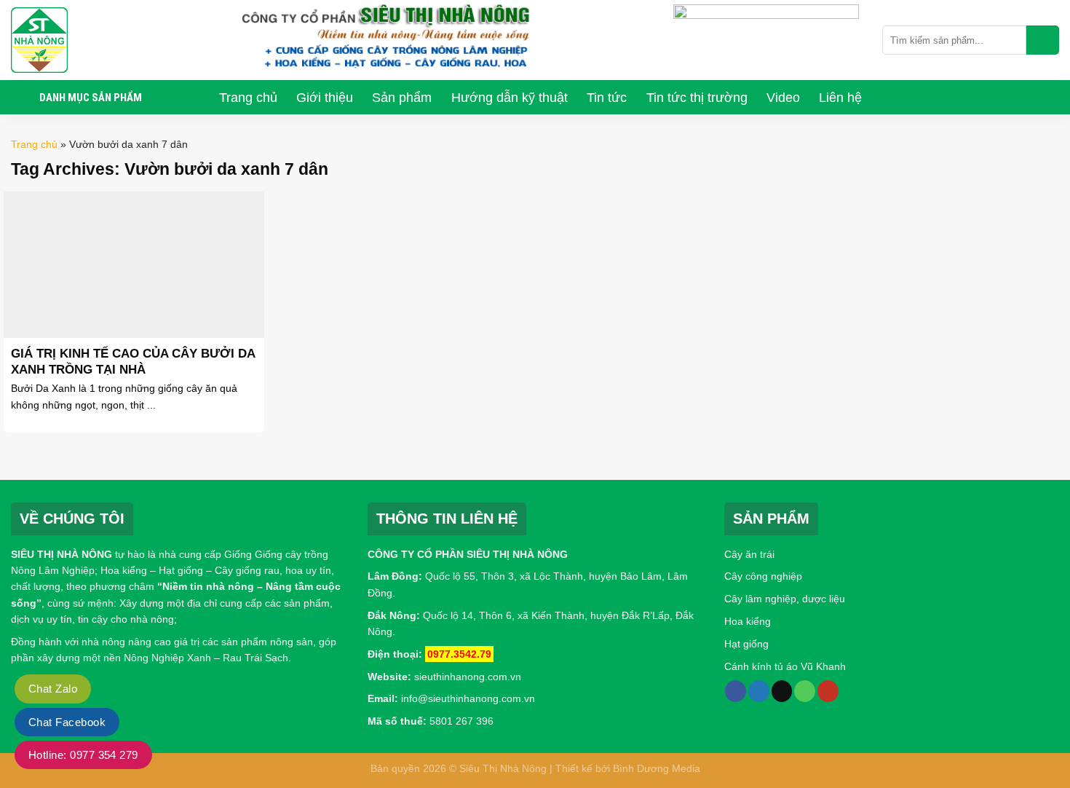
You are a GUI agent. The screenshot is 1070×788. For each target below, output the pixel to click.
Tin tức (607, 97)
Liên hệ (840, 97)
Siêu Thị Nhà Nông (503, 768)
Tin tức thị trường (697, 97)
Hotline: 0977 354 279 (83, 755)
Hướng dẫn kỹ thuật (509, 97)
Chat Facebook (67, 722)
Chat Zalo (52, 688)
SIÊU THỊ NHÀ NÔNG (61, 554)
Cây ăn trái (749, 554)
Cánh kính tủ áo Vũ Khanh (785, 666)
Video (783, 97)
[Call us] (804, 691)
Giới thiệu (324, 97)
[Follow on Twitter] (758, 691)
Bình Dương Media (656, 768)
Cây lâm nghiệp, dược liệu (784, 598)
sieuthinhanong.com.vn (467, 676)
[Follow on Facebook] (735, 691)
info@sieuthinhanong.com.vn (468, 698)
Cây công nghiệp (763, 576)
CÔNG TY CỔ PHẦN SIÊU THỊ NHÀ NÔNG (468, 554)
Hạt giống (746, 644)
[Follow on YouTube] (828, 691)
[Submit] (1042, 40)
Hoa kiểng (747, 621)
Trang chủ (248, 97)
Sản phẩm (402, 97)
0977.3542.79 (459, 654)
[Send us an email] (782, 691)
